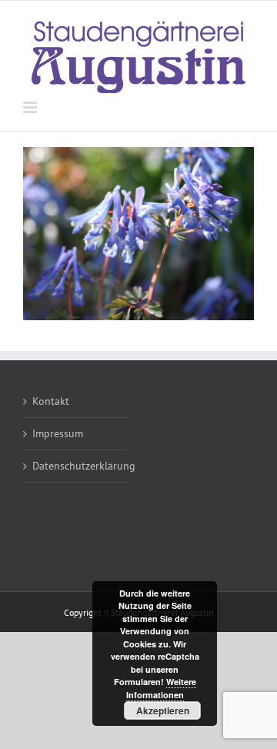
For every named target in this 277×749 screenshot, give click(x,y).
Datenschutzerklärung (75, 466)
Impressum (57, 433)
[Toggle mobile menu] (31, 107)
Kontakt (50, 401)
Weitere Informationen (161, 688)
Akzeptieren (162, 710)
